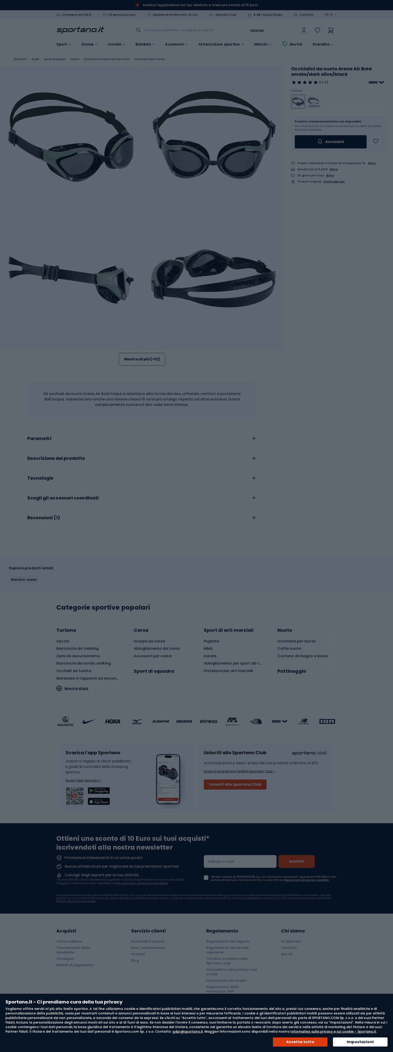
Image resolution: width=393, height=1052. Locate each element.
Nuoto (75, 59)
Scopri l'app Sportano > (84, 780)
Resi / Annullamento (148, 947)
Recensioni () (43, 518)
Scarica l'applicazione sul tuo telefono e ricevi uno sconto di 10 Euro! (200, 5)
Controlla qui (334, 181)
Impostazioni (360, 1041)
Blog (135, 960)
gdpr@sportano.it (187, 1031)
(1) (326, 82)
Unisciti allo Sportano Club (235, 784)
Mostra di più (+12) (142, 359)
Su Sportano (291, 941)
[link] (303, 30)
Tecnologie (40, 478)
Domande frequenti (147, 941)
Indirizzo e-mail (221, 861)
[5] (304, 82)
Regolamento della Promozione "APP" (222, 989)
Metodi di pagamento (74, 965)
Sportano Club (225, 15)
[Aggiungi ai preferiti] (375, 141)
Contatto (307, 15)
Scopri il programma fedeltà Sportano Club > (239, 771)
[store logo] (80, 30)
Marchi (260, 44)
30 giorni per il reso (122, 15)
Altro (372, 163)
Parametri (39, 439)
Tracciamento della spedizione (73, 950)
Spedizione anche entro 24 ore (175, 15)
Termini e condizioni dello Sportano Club (227, 960)
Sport (35, 59)
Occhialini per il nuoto (149, 59)
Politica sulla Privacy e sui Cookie (76, 901)
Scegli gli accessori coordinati (63, 498)
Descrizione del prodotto (56, 458)
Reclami (138, 954)
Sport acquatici (55, 59)
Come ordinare (69, 941)
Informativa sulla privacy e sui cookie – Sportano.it (333, 1031)
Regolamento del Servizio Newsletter (142, 883)
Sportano (20, 59)
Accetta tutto (300, 1041)
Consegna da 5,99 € (77, 15)
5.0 (321, 82)
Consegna (65, 958)
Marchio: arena (24, 579)
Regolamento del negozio (228, 941)
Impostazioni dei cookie (226, 980)
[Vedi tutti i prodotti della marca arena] (377, 82)
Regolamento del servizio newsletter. (307, 880)
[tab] (142, 437)
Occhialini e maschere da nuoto (107, 59)
